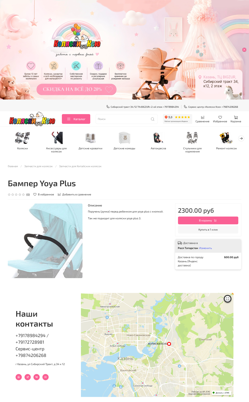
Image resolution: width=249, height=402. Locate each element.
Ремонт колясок (226, 148)
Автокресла (158, 148)
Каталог (79, 119)
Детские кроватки (90, 148)
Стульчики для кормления (192, 149)
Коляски (22, 148)
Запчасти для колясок (38, 166)
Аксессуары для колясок (56, 149)
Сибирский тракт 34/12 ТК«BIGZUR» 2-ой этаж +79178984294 (145, 106)
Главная (13, 166)
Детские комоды (124, 148)
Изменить (205, 248)
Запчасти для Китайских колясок (80, 166)
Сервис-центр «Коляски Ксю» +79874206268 (213, 106)
